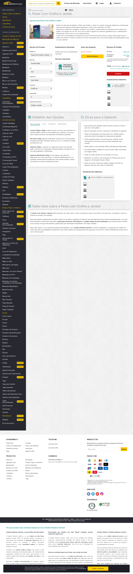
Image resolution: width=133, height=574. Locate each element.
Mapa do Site (29, 451)
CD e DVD (6, 147)
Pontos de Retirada (72, 3)
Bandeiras (5, 67)
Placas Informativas (31, 473)
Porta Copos (6, 316)
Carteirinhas (6, 116)
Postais (5, 319)
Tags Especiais (7, 387)
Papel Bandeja (7, 303)
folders (72, 542)
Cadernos (5, 91)
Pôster (4, 323)
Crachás (5, 170)
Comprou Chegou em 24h (11, 36)
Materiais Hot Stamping (10, 278)
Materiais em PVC (8, 275)
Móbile (4, 293)
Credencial (6, 173)
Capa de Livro (7, 136)
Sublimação (6, 367)
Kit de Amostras (8, 423)
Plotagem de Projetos (10, 329)
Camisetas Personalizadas (7, 102)
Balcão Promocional (9, 61)
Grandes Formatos (9, 228)
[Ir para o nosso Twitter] (93, 494)
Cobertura (33, 76)
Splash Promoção (8, 370)
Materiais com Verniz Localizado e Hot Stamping (12, 282)
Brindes (5, 87)
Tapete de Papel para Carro (12, 394)
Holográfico (6, 231)
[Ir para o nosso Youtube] (97, 494)
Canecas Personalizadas (11, 107)
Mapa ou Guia (7, 261)
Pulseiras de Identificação (11, 333)
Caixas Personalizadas (10, 94)
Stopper (5, 377)
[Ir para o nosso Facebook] (88, 494)
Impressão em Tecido (7, 239)
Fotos (4, 220)
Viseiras (5, 412)
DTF (3, 191)
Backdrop (5, 57)
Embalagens (6, 194)
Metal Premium (7, 289)
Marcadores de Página (10, 265)
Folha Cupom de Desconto (8, 212)
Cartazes (5, 113)
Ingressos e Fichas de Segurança (10, 244)
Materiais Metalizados (10, 286)
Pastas (4, 17)
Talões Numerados (9, 391)
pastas (91, 542)
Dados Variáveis (8, 180)
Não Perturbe (7, 299)
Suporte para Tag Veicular (11, 373)
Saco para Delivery (9, 356)
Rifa (3, 349)
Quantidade (33, 93)
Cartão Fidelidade (8, 123)
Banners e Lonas (8, 74)
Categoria (32, 51)
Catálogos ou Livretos (10, 130)
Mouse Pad (6, 296)
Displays (5, 187)
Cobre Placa (6, 150)
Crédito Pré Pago (8, 177)
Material (32, 60)
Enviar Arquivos (92, 56)
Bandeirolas (6, 71)
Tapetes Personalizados (11, 397)
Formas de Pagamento (13, 446)
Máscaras (5, 268)
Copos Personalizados (10, 167)
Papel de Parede (8, 306)
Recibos (5, 339)
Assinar (124, 449)
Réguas (5, 343)
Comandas (6, 154)
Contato (28, 443)
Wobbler (5, 420)
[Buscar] (58, 3)
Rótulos (5, 353)
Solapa (4, 363)
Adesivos (5, 47)
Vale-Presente (7, 406)
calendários (84, 542)
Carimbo (5, 140)
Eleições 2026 (7, 43)
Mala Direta (6, 258)
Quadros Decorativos (10, 336)
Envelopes (6, 201)
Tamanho (32, 85)
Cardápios (6, 110)
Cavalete (5, 143)
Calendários (6, 23)
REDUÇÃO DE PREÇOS (10, 39)
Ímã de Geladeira (31, 465)
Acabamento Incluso (35, 102)
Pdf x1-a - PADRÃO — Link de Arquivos (120, 85)
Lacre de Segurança (9, 251)
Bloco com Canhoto (9, 81)
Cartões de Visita (8, 27)
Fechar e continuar (98, 568)
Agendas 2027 (7, 54)
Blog (7, 451)
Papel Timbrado (8, 309)
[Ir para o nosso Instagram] (101, 494)
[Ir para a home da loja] (13, 3)
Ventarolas (6, 409)
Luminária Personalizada (10, 255)
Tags (4, 381)
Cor (31, 68)
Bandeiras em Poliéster (10, 64)
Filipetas (5, 204)
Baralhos (5, 77)
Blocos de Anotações (10, 84)
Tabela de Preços (12, 448)
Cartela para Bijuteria (9, 126)
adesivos (77, 542)
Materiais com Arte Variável (12, 271)
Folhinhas (5, 216)
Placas (4, 326)
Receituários (6, 346)
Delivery (5, 183)
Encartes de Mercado (10, 198)
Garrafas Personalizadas (7, 224)
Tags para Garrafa (8, 384)
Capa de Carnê (7, 133)
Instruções (87, 3)
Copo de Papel (7, 163)
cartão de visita (64, 542)
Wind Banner (6, 20)
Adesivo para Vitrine (9, 50)
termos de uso (82, 568)
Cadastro (117, 3)
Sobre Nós (9, 443)
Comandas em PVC (9, 157)
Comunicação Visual (9, 160)
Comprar (118, 74)
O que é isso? (67, 69)
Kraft (4, 248)
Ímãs (4, 235)
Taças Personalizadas (7, 401)
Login (101, 3)
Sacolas (5, 359)
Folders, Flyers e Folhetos (11, 14)
